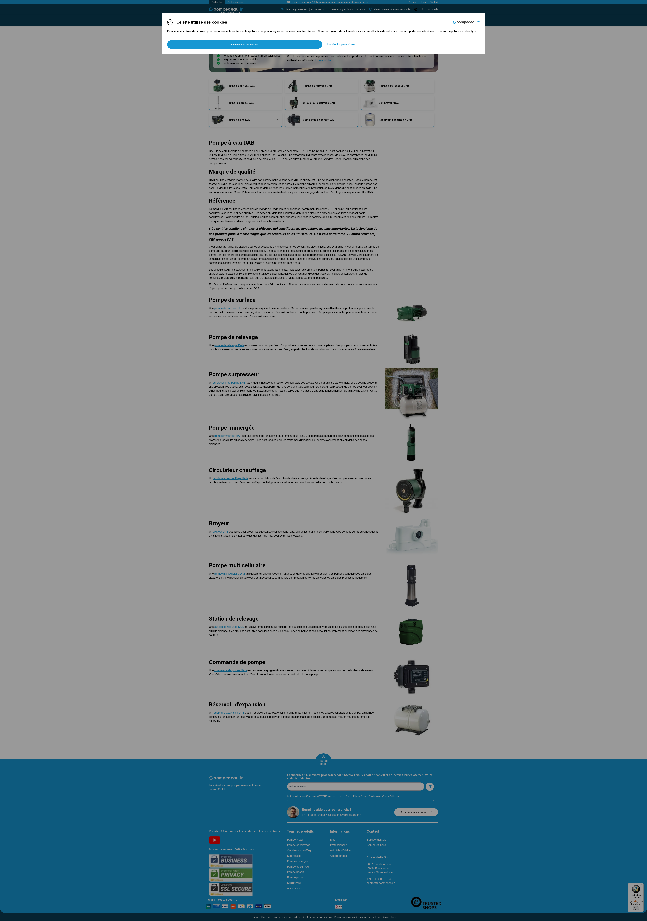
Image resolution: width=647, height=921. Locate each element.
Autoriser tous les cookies (244, 44)
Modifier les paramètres (341, 44)
